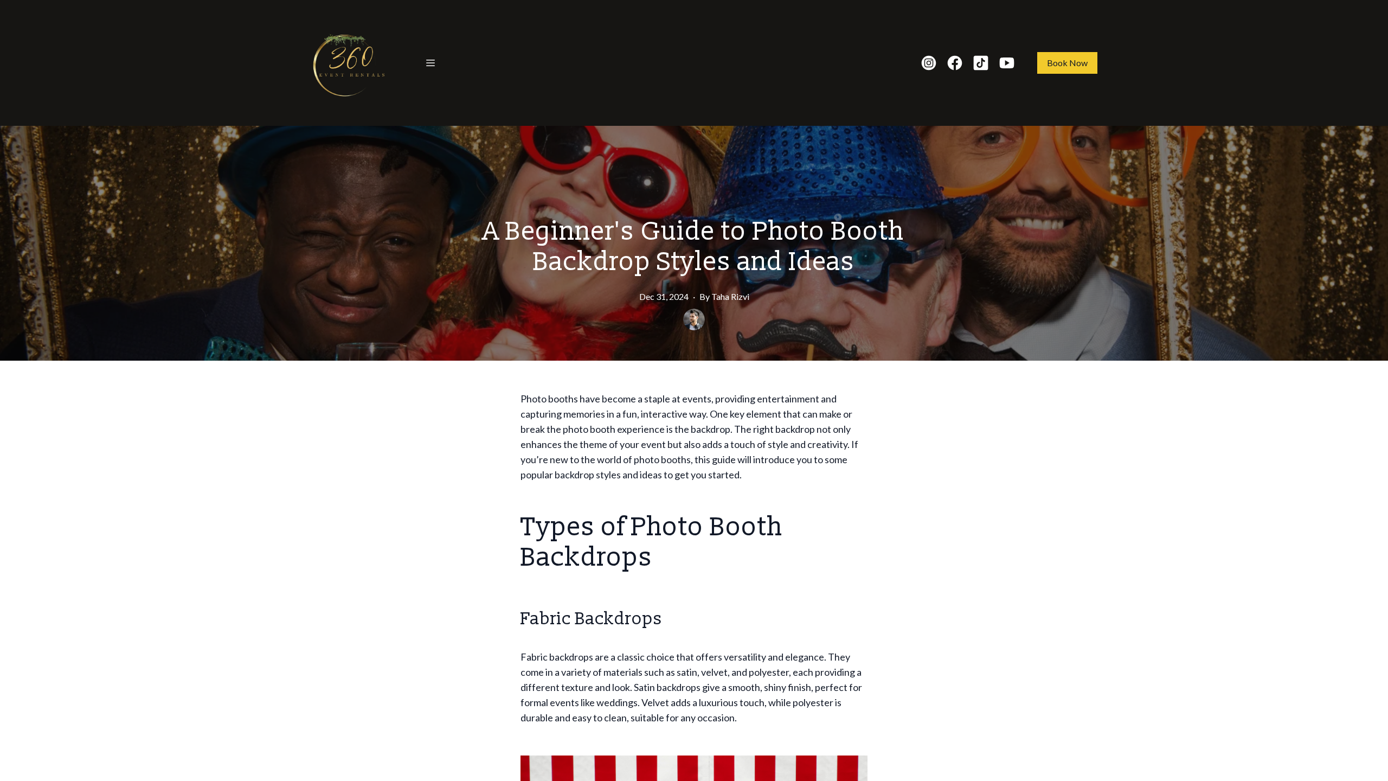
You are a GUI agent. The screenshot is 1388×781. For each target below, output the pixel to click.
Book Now (1067, 62)
